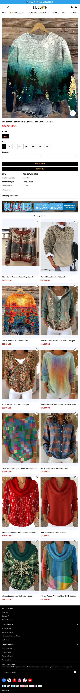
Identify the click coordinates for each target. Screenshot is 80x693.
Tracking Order (7, 660)
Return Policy (6, 652)
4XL (40, 146)
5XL (47, 146)
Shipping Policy (7, 648)
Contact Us (5, 616)
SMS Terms (6, 640)
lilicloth (7, 690)
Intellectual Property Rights (11, 636)
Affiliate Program (7, 620)
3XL (33, 146)
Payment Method (7, 656)
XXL (26, 146)
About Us (5, 612)
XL (20, 146)
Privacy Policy (6, 628)
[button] (4, 7)
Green (5, 136)
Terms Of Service (7, 632)
